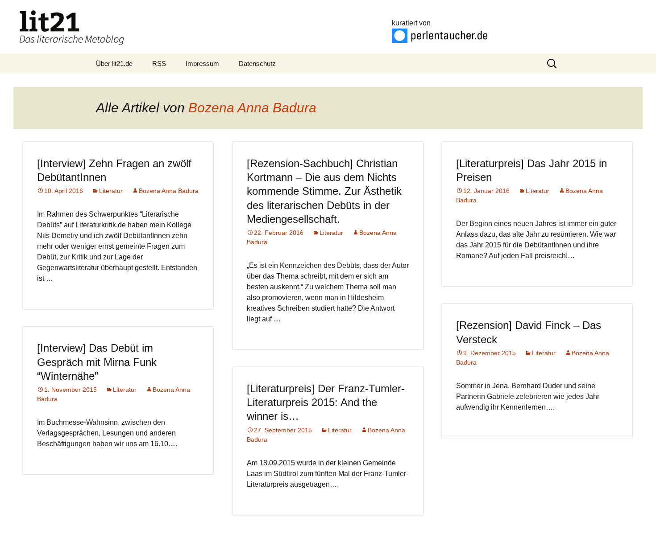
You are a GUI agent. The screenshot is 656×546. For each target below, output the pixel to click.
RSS (159, 63)
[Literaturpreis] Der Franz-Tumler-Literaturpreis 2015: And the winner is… (326, 402)
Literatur (111, 190)
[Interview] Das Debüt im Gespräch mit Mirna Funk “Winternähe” (97, 362)
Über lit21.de (114, 63)
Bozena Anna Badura (252, 107)
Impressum (202, 63)
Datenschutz (257, 63)
